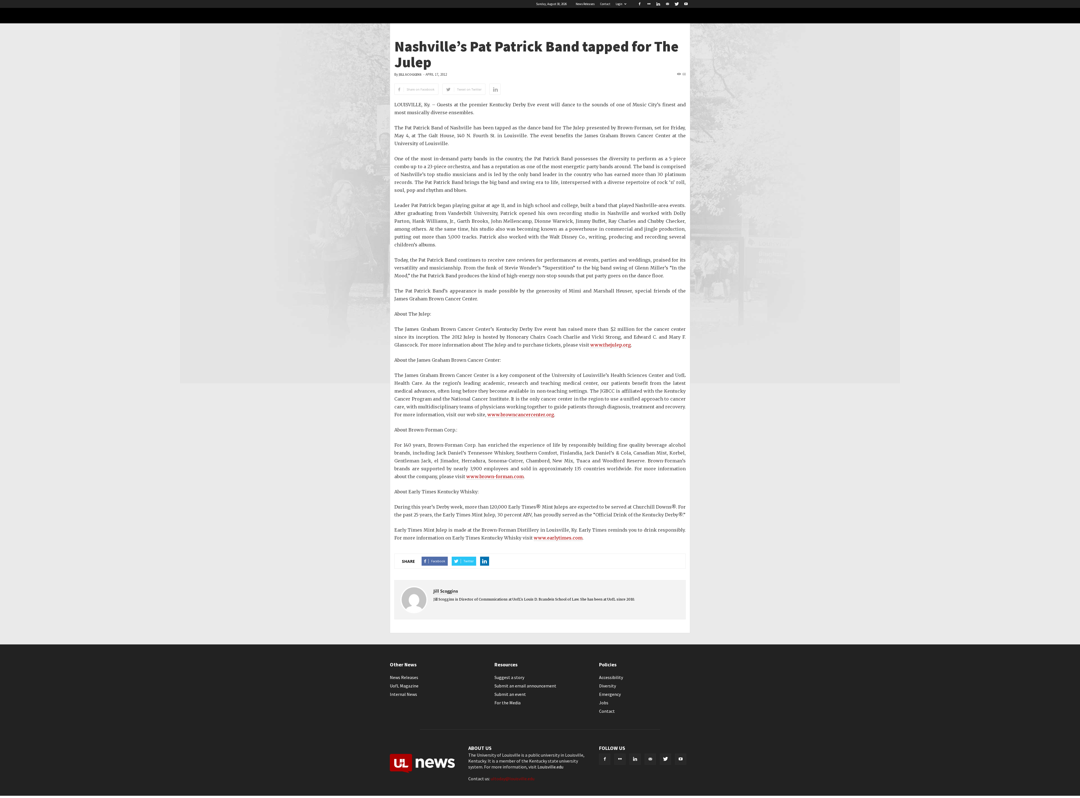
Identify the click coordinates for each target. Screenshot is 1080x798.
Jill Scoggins (410, 75)
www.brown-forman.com (495, 476)
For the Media (507, 702)
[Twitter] (676, 4)
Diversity (607, 686)
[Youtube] (686, 4)
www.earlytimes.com (558, 538)
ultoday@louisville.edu (512, 778)
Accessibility (611, 677)
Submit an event (510, 694)
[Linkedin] (658, 4)
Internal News (403, 694)
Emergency (610, 694)
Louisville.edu (550, 767)
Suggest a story (509, 677)
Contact (605, 4)
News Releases (585, 4)
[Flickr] (649, 4)
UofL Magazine (404, 686)
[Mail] (667, 4)
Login (619, 4)
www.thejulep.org (610, 345)
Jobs (603, 702)
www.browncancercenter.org (520, 414)
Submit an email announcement (525, 686)
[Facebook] (639, 4)
